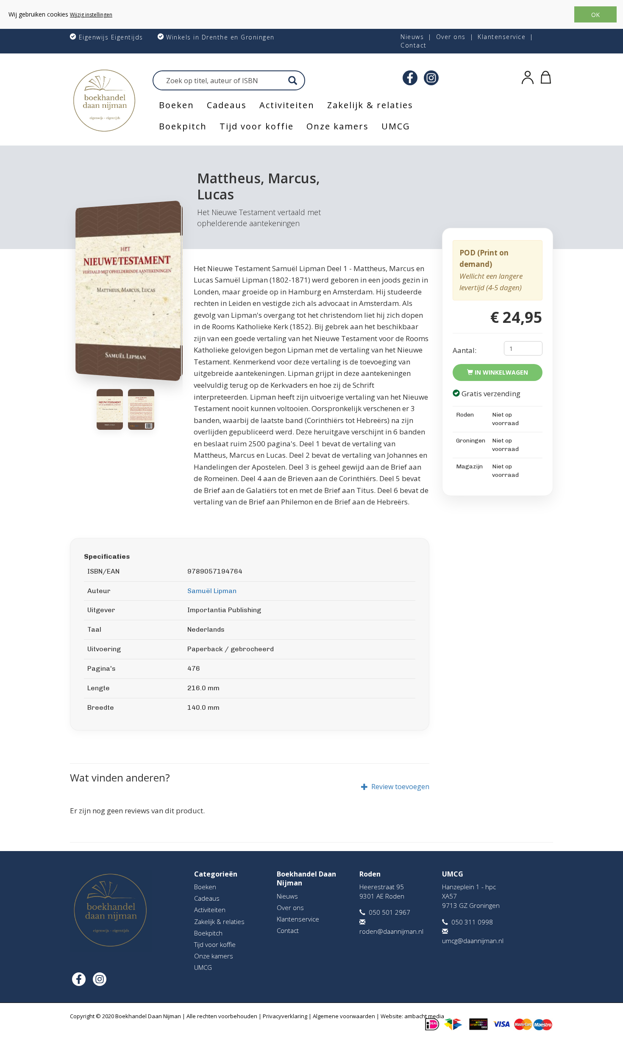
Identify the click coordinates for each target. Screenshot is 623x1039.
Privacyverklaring (285, 1016)
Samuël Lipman (211, 591)
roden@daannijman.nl (391, 931)
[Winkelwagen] (546, 76)
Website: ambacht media (412, 1016)
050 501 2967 (389, 912)
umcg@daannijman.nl (472, 940)
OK (595, 15)
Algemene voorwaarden (344, 1016)
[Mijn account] (528, 76)
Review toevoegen (400, 786)
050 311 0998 (472, 922)
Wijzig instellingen (91, 14)
